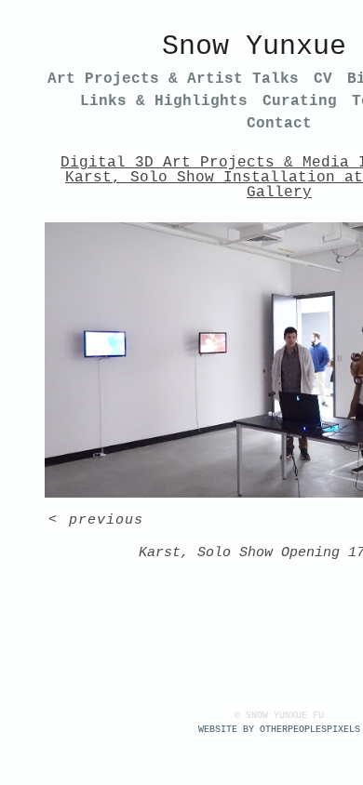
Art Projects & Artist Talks (173, 79)
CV (323, 79)
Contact (279, 123)
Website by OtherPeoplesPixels (279, 730)
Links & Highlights (164, 101)
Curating (299, 101)
